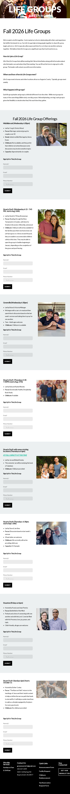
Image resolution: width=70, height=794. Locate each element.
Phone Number (7, 180)
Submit (8, 191)
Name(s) (5, 164)
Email (5, 172)
